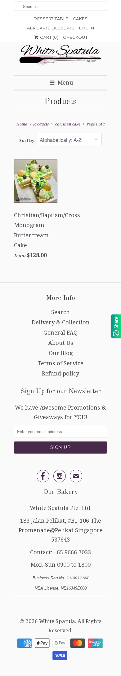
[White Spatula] (60, 56)
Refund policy (60, 373)
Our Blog (61, 353)
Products (60, 102)
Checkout (75, 37)
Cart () (49, 37)
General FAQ (60, 332)
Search (60, 312)
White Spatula (57, 621)
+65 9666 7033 (72, 552)
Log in (86, 27)
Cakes (80, 18)
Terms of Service (60, 363)
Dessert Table (51, 18)
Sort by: (28, 140)
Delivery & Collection (61, 322)
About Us (60, 343)
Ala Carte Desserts (50, 27)
